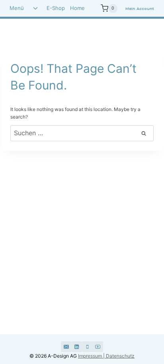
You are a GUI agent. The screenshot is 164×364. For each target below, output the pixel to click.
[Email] (66, 346)
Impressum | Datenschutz (106, 356)
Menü (17, 8)
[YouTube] (97, 346)
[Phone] (87, 346)
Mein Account (139, 8)
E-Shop (56, 8)
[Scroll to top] (137, 327)
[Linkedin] (77, 346)
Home (77, 8)
